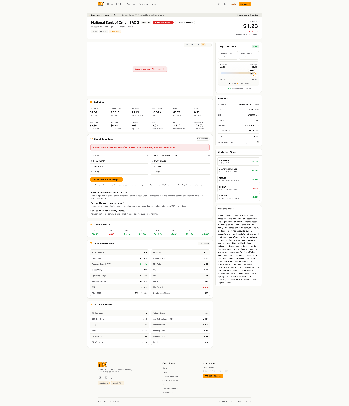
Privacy (240, 401)
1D (187, 45)
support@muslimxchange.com (215, 371)
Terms (231, 401)
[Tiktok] (111, 377)
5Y (208, 45)
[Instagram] (100, 377)
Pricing (119, 4)
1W (192, 45)
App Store (103, 383)
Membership (167, 393)
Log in (233, 4)
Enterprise (143, 4)
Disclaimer (222, 401)
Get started (245, 4)
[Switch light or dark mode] (225, 4)
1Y (203, 45)
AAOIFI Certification (213, 376)
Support (248, 401)
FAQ (164, 384)
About (164, 372)
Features (131, 4)
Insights (155, 4)
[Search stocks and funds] (219, 4)
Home (110, 4)
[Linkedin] (105, 377)
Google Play (117, 383)
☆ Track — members (185, 22)
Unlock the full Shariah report (106, 179)
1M (198, 45)
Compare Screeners (170, 380)
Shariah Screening (170, 376)
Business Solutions (170, 388)
